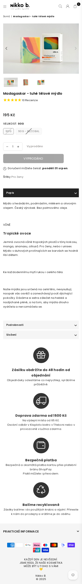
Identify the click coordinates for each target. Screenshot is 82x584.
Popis (10, 193)
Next (76, 48)
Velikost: (13, 124)
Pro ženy (17, 177)
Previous (6, 48)
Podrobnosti (15, 325)
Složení (11, 334)
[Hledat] (60, 6)
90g (8, 131)
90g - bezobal (28, 131)
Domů (6, 16)
